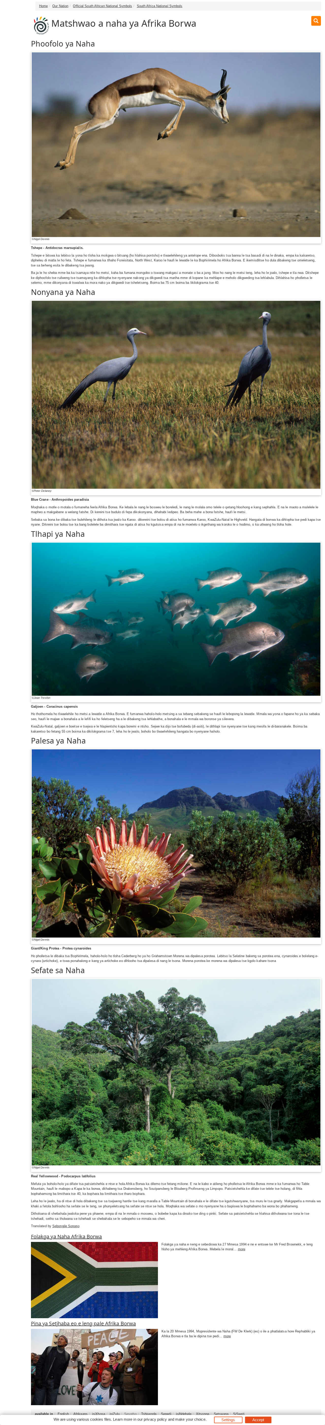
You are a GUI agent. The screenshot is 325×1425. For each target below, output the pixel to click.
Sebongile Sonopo (65, 1226)
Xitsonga (202, 1414)
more (241, 1249)
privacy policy (155, 1419)
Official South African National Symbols (102, 6)
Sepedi (166, 1414)
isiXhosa (98, 1414)
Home (43, 6)
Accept (258, 1420)
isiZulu (115, 1414)
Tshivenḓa (148, 1414)
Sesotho (130, 1414)
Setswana (221, 1414)
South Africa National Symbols (160, 6)
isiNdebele (183, 1414)
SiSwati (239, 1414)
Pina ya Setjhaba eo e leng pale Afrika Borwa (83, 1323)
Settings (228, 1420)
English (63, 1414)
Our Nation (60, 6)
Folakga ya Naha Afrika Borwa (66, 1236)
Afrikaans (80, 1414)
